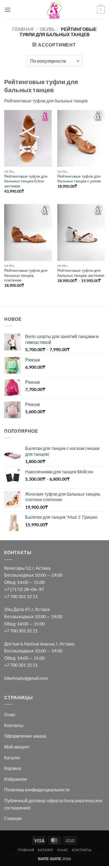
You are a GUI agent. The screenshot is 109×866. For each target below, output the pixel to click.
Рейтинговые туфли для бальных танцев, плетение (26, 275)
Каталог (12, 757)
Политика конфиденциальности (37, 789)
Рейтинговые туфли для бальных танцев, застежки (80, 273)
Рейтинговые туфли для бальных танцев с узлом (79, 179)
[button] (7, 9)
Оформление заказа (25, 735)
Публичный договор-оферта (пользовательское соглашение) (53, 804)
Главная (23, 29)
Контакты (13, 725)
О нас (10, 714)
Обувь (47, 29)
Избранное (15, 779)
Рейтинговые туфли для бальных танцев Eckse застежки (26, 181)
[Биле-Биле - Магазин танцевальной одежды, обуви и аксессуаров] (54, 9)
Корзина (12, 768)
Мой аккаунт (16, 746)
